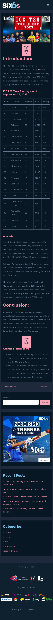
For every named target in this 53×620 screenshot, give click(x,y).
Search (6, 397)
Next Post (46, 387)
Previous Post (8, 387)
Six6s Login (26, 342)
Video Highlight (10, 551)
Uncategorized (9, 546)
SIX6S (38, 609)
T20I (37, 69)
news (5, 542)
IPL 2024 (7, 533)
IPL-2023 (7, 537)
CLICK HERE (26, 50)
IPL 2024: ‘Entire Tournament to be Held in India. (25, 497)
